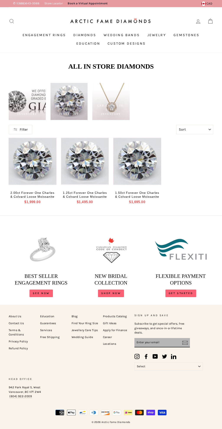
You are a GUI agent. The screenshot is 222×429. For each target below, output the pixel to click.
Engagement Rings (44, 35)
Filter (24, 129)
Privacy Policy (18, 341)
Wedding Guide (82, 337)
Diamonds (84, 35)
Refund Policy (18, 348)
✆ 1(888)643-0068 (26, 3)
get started (181, 293)
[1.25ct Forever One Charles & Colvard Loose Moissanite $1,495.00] (85, 161)
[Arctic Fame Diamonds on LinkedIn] (173, 356)
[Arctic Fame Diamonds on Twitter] (164, 356)
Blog (75, 316)
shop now (111, 293)
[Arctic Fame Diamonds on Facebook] (146, 356)
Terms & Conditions (16, 332)
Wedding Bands (122, 35)
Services (46, 330)
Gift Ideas (110, 323)
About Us (15, 316)
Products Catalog (115, 316)
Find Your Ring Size (85, 323)
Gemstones (186, 35)
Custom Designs (127, 43)
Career (107, 337)
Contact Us (16, 323)
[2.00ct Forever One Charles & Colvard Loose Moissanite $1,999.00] (32, 161)
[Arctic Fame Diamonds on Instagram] (137, 356)
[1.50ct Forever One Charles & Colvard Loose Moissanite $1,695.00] (137, 161)
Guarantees (48, 323)
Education (88, 43)
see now (41, 293)
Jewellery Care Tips (85, 330)
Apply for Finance (115, 330)
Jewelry (156, 35)
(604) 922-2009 (20, 396)
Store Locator (53, 3)
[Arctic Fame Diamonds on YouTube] (155, 356)
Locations (109, 343)
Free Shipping (50, 337)
